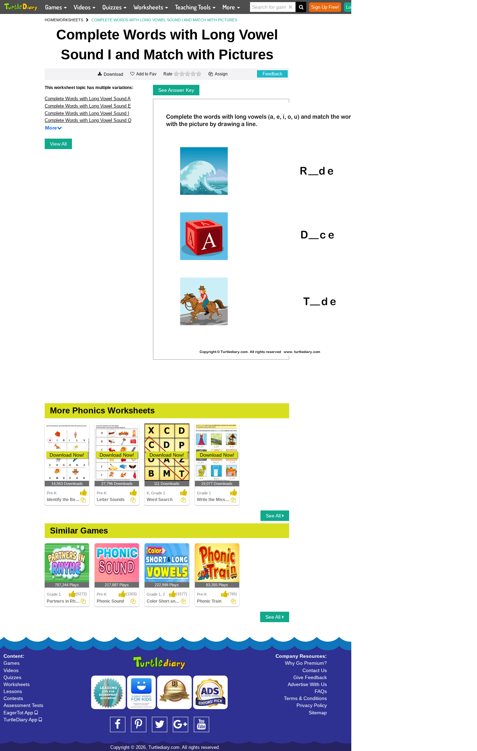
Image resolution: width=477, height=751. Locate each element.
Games (54, 7)
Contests (13, 698)
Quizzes (112, 7)
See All (274, 515)
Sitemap (318, 712)
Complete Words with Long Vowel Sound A (88, 98)
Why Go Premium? (306, 663)
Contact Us (314, 670)
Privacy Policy (311, 705)
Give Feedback (310, 677)
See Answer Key (176, 90)
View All (58, 144)
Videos (83, 7)
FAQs (321, 691)
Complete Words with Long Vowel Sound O (88, 120)
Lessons (12, 691)
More (229, 7)
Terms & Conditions (305, 698)
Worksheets (148, 7)
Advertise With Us (307, 684)
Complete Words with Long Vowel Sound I (87, 113)
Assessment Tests (23, 705)
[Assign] (83, 499)
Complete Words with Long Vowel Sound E (88, 106)
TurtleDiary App (21, 719)
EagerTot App (19, 712)
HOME (50, 20)
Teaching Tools (193, 7)
